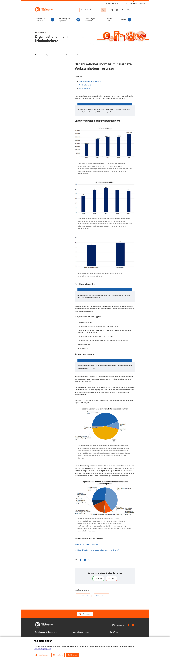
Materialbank (110, 20)
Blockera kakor (58, 655)
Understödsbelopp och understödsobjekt (91, 81)
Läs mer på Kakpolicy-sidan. (42, 649)
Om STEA (114, 632)
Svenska (133, 3)
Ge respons (87, 614)
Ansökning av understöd (40, 20)
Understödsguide (127, 10)
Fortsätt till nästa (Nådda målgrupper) (86, 544)
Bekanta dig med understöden (90, 20)
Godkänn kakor (72, 655)
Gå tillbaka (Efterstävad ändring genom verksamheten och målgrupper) (97, 550)
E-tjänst (115, 10)
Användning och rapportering (64, 20)
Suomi (125, 3)
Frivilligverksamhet (85, 85)
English (142, 3)
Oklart (113, 578)
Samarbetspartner (84, 88)
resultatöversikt (83, 596)
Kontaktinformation (112, 3)
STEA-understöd (101, 596)
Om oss (124, 20)
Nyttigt (100, 578)
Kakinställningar (43, 655)
